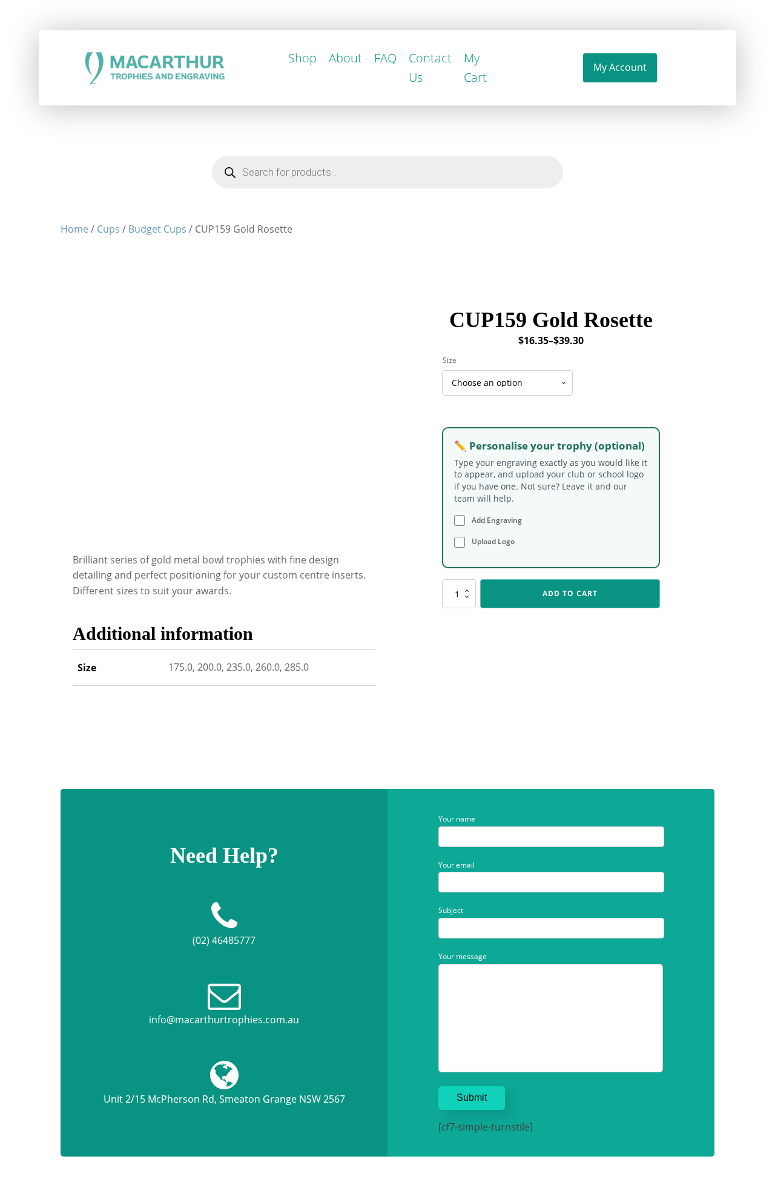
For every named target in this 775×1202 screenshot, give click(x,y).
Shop (302, 58)
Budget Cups (157, 229)
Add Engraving (496, 520)
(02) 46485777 (224, 940)
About (345, 58)
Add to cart (570, 593)
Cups (108, 229)
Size (450, 360)
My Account (620, 67)
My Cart (475, 67)
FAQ (385, 58)
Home (74, 229)
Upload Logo (492, 541)
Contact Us (430, 67)
